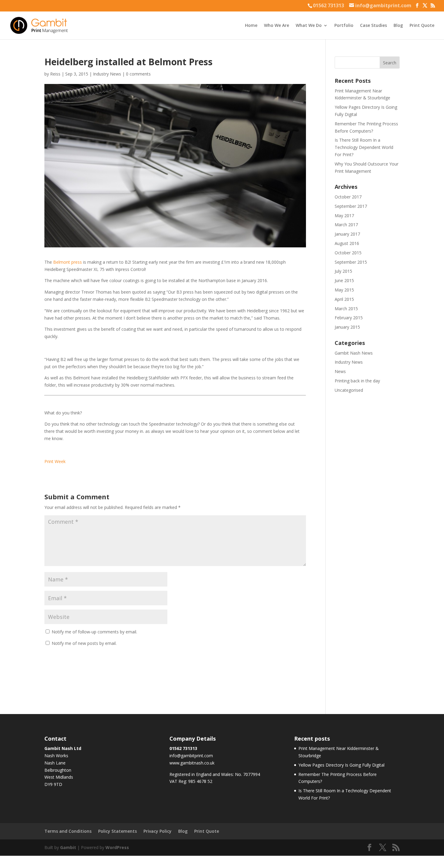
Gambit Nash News (354, 353)
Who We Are (276, 25)
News (340, 371)
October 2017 (348, 197)
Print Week (55, 461)
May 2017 (344, 215)
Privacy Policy (157, 831)
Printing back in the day (357, 381)
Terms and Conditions (68, 831)
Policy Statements (117, 831)
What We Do (309, 25)
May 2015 (344, 290)
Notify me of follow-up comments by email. (94, 632)
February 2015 (349, 317)
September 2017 (351, 206)
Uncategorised (349, 390)
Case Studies (373, 25)
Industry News (107, 74)
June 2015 (344, 280)
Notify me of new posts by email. (84, 643)
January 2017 (347, 234)
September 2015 (351, 262)
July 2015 (343, 271)
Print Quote (422, 25)
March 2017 (346, 224)
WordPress (117, 847)
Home (251, 25)
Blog (398, 25)
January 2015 (347, 327)
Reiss (55, 74)
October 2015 (348, 253)
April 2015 (344, 299)
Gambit (68, 847)
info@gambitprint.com (191, 755)
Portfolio (343, 25)
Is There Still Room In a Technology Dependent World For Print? (364, 147)
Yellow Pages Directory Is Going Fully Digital (341, 765)
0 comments (138, 74)
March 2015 (346, 308)
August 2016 (347, 243)
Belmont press (67, 262)
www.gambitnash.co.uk (191, 763)
